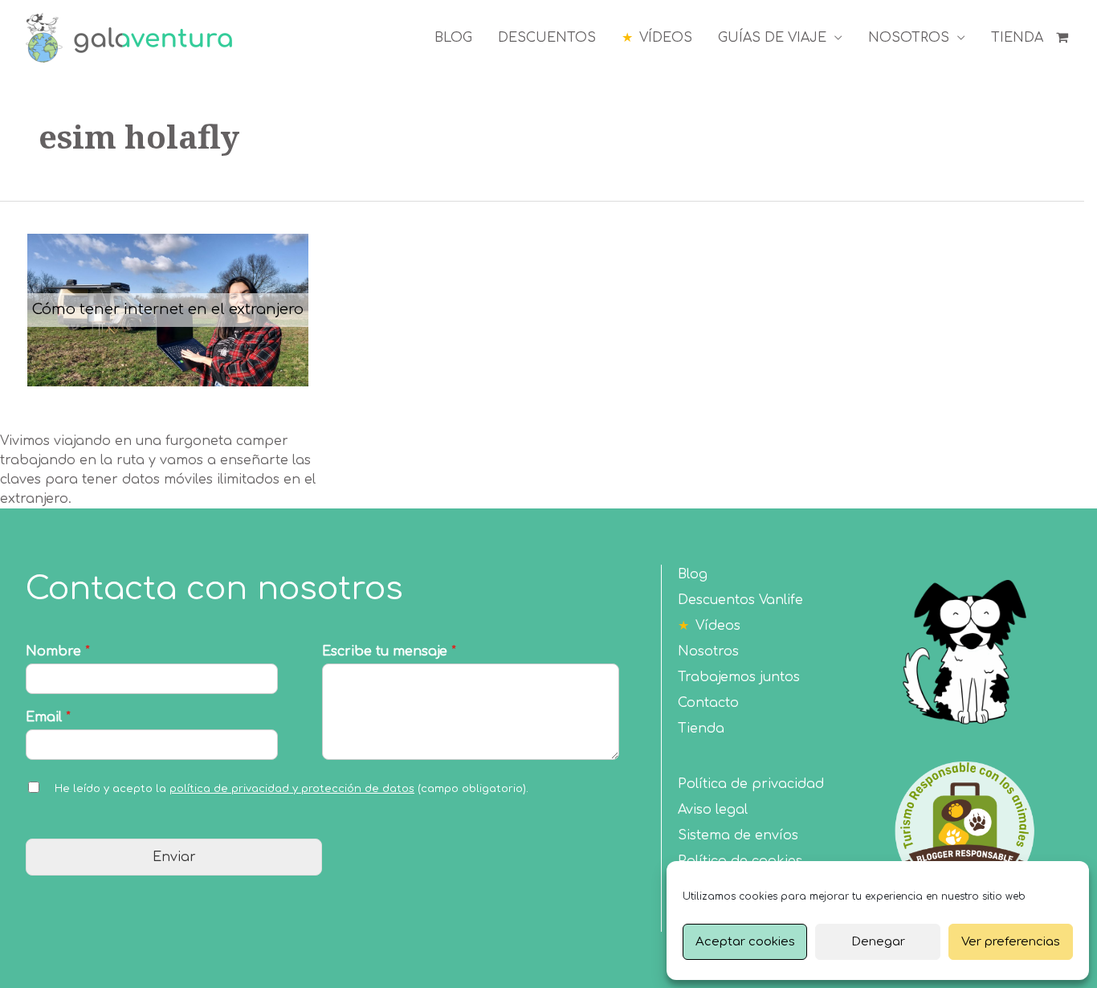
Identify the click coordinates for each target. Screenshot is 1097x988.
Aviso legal (713, 809)
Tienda (701, 728)
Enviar (174, 857)
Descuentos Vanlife (740, 600)
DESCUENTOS (547, 38)
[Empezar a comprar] (1063, 37)
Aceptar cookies (745, 942)
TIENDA (1017, 38)
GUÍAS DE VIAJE (772, 38)
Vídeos (717, 626)
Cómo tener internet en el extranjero (168, 309)
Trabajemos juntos (739, 677)
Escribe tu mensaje (389, 651)
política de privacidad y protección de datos (291, 788)
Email (48, 717)
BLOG (453, 38)
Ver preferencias (1010, 942)
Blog (693, 574)
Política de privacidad (751, 784)
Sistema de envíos (738, 835)
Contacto (708, 703)
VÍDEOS (665, 38)
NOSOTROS (908, 38)
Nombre (58, 651)
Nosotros (708, 651)
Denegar (878, 942)
